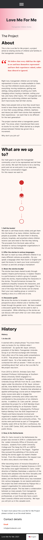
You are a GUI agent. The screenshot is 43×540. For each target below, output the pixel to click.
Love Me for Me (21, 20)
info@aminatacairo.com (12, 528)
